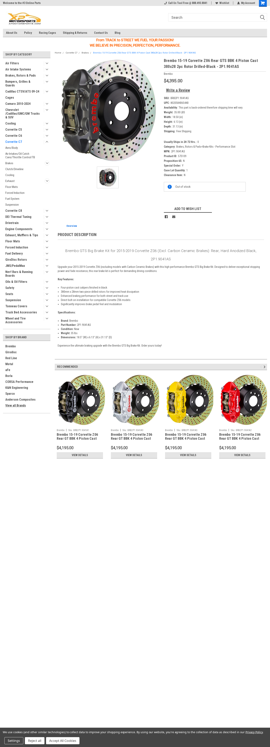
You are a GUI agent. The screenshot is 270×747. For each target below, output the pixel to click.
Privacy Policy (254, 732)
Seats (9, 294)
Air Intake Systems (18, 69)
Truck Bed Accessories (21, 312)
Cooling (10, 123)
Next (265, 366)
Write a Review (178, 90)
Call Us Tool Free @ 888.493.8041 (187, 3)
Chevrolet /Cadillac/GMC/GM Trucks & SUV (22, 113)
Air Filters (12, 63)
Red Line (11, 358)
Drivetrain (12, 223)
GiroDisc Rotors (16, 259)
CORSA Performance (19, 382)
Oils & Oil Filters (16, 282)
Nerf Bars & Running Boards (19, 273)
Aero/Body (11, 148)
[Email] (173, 216)
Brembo (10, 346)
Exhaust (10, 181)
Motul (9, 364)
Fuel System (12, 199)
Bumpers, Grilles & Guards (17, 83)
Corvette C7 (13, 142)
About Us (11, 33)
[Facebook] (166, 216)
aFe (7, 370)
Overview (71, 225)
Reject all (34, 741)
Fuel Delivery (14, 253)
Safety (9, 288)
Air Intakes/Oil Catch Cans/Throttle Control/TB (20, 155)
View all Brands (15, 405)
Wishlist (224, 3)
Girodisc (11, 352)
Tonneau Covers (16, 306)
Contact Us (101, 33)
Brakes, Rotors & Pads (20, 75)
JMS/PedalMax (15, 266)
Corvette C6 (13, 136)
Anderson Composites (20, 399)
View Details (80, 455)
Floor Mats (11, 187)
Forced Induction (15, 193)
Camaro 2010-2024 (17, 104)
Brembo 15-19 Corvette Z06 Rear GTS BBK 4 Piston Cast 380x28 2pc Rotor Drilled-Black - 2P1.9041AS (144, 53)
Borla (8, 376)
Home (58, 53)
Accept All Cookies (62, 741)
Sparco (10, 394)
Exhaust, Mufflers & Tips (21, 235)
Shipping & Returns (75, 33)
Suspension (12, 204)
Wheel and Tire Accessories (15, 320)
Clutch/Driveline (14, 169)
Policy (28, 33)
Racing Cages (47, 33)
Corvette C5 (13, 129)
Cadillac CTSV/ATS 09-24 (22, 91)
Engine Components (18, 229)
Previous (261, 366)
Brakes (9, 163)
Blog (117, 33)
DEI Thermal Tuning (18, 217)
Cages (9, 97)
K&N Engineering (16, 388)
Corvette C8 (13, 211)
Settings (14, 741)
